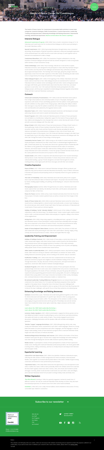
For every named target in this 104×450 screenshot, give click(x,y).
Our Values (35, 420)
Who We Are (35, 414)
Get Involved (54, 7)
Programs (61, 7)
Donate (94, 7)
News (78, 7)
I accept (13, 446)
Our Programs (35, 418)
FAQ (33, 422)
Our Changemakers (71, 7)
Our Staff (34, 416)
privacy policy (74, 444)
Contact (83, 7)
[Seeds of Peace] (14, 4)
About (47, 7)
